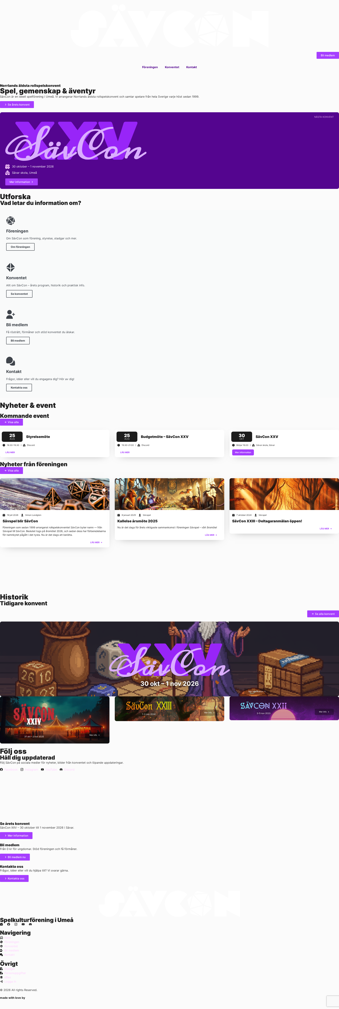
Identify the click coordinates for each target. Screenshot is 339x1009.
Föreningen (150, 67)
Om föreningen (20, 247)
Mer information (243, 452)
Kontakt (191, 67)
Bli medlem (18, 340)
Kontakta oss (19, 387)
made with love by (12, 997)
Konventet (172, 67)
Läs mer (10, 452)
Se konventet (19, 293)
